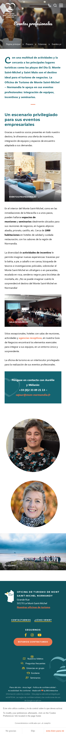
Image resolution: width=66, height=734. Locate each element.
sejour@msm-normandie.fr (33, 395)
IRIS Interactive (52, 690)
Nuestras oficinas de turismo (33, 607)
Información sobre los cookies (18, 694)
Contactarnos (21, 620)
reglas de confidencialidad (29, 697)
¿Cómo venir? (43, 620)
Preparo (29, 44)
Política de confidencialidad (44, 687)
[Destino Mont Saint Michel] (10, 10)
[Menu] (61, 5)
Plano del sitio (15, 687)
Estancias (42, 44)
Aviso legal (27, 687)
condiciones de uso (52, 697)
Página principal (13, 44)
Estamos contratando (33, 642)
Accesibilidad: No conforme (19, 690)
